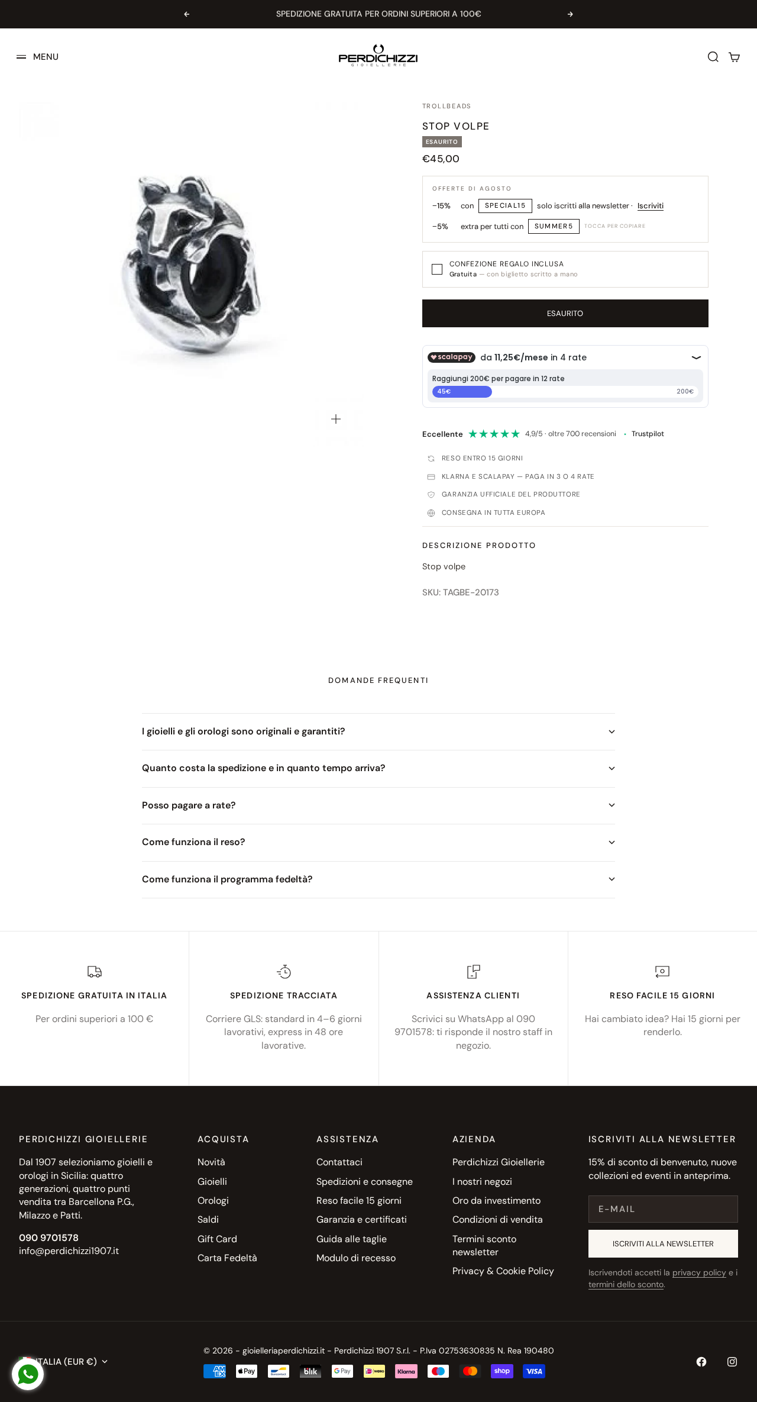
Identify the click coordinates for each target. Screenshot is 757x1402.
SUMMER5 (554, 226)
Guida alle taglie (351, 1239)
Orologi (213, 1200)
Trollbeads (447, 106)
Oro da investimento (496, 1200)
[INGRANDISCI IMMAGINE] (336, 419)
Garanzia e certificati (361, 1219)
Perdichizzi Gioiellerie (498, 1162)
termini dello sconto (626, 1284)
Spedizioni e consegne (364, 1181)
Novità (211, 1162)
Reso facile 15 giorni (359, 1200)
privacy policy (699, 1272)
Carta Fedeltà (227, 1258)
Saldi (208, 1219)
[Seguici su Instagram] (732, 1362)
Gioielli (212, 1181)
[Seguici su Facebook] (701, 1362)
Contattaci (339, 1162)
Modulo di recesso (356, 1258)
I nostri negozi (482, 1181)
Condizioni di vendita (497, 1219)
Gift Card (217, 1239)
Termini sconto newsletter (484, 1245)
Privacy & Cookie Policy (503, 1271)
